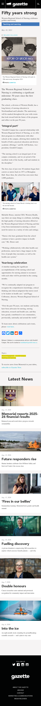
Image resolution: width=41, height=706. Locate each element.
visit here (10, 326)
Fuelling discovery (15, 543)
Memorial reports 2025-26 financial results (20, 415)
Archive (20, 690)
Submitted (12, 82)
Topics (4, 353)
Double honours (14, 586)
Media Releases (20, 698)
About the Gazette (20, 687)
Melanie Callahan (11, 35)
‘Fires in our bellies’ (16, 501)
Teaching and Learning (9, 358)
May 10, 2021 (7, 30)
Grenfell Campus (20, 356)
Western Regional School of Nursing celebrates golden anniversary (20, 19)
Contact (20, 693)
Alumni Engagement (8, 356)
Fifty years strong (19, 13)
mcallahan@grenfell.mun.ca (28, 342)
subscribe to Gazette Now (11, 367)
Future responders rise (19, 459)
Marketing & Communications (20, 696)
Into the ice (10, 628)
